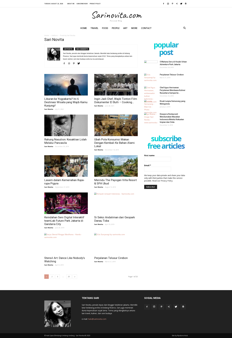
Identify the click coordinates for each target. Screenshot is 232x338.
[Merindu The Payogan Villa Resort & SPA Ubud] (116, 166)
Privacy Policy (95, 4)
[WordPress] (186, 3)
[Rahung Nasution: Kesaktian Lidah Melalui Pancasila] (66, 125)
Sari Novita (48, 109)
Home (83, 28)
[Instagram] (168, 3)
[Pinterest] (172, 3)
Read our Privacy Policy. (162, 180)
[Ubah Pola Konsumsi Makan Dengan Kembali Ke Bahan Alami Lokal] (116, 125)
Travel (94, 28)
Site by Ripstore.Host (180, 335)
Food (105, 28)
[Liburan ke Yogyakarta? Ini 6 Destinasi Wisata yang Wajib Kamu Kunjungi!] (66, 84)
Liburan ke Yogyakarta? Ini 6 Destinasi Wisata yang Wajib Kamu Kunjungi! (65, 102)
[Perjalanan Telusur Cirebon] (116, 244)
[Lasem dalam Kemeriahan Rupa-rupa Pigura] (66, 166)
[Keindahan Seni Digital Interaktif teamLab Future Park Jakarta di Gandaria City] (66, 203)
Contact (146, 28)
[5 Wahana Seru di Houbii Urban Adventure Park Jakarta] (151, 65)
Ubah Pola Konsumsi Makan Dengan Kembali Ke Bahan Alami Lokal (114, 143)
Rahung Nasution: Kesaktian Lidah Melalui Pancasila (65, 141)
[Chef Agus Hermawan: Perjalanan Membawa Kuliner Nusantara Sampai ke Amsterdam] (151, 94)
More (134, 28)
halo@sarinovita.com (97, 319)
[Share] (177, 3)
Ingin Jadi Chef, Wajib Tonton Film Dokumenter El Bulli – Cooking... (115, 100)
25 (69, 276)
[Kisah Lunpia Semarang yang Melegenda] (151, 107)
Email (147, 165)
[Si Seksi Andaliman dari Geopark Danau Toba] (116, 203)
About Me (70, 4)
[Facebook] (164, 3)
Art (125, 28)
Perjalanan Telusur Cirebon (111, 258)
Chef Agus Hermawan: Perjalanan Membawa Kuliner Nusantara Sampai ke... (172, 90)
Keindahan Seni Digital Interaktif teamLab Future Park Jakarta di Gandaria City (64, 221)
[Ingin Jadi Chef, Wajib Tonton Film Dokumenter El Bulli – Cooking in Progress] (116, 84)
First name (149, 155)
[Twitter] (181, 3)
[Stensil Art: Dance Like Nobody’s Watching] (66, 244)
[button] (184, 28)
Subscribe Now (82, 4)
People (115, 28)
